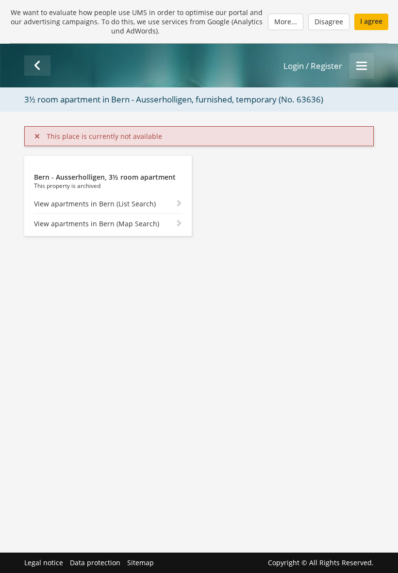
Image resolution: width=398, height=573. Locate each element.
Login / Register (312, 65)
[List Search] (37, 65)
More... (285, 21)
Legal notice (43, 562)
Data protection (95, 562)
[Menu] (361, 66)
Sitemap (140, 562)
